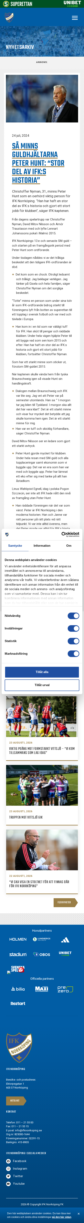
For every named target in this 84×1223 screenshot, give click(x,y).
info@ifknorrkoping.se (28, 1130)
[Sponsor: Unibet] (72, 6)
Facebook (19, 1161)
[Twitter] (8, 1176)
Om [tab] (68, 545)
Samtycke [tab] (15, 545)
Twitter (18, 1176)
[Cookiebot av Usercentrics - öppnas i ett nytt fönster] (61, 534)
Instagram (20, 1168)
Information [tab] (42, 545)
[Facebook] (8, 1161)
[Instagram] (8, 1169)
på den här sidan (61, 1217)
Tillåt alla (42, 672)
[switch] (73, 628)
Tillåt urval (42, 685)
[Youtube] (8, 1184)
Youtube (19, 1183)
